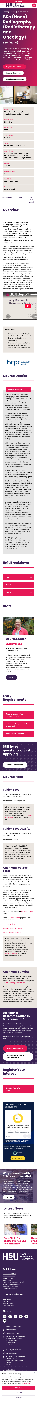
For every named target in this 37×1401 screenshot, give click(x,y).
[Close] (35, 1372)
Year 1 (8, 577)
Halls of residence (15, 1048)
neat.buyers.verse (12, 1333)
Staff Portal (7, 1280)
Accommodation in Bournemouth (15, 1056)
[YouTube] (4, 1321)
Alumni (5, 1301)
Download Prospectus (15, 79)
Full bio (11, 677)
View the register (11, 954)
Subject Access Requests (11, 1284)
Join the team (8, 1303)
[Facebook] (4, 1316)
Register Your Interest (14, 67)
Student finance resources (12, 932)
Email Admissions (15, 765)
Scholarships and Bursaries (12, 928)
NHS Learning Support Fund (15, 983)
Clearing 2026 (18, 1)
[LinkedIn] (15, 1316)
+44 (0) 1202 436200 (13, 1326)
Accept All (18, 1388)
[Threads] (26, 1316)
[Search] (34, 5)
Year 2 (8, 585)
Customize (18, 1392)
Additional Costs (27, 911)
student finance (14, 918)
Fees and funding (9, 924)
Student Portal (8, 1278)
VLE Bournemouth (9, 1276)
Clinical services (8, 1305)
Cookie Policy (26, 1383)
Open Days (7, 1299)
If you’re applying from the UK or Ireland (15, 715)
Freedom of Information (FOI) (13, 1282)
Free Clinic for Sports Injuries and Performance (15, 1241)
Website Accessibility (10, 1286)
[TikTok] (21, 1316)
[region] (18, 1386)
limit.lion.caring (11, 1353)
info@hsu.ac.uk (11, 1330)
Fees (20, 198)
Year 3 (8, 592)
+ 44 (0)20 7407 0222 (13, 1350)
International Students (15, 734)
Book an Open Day (13, 73)
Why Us (9, 1197)
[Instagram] (10, 1316)
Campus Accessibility (10, 1289)
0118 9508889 (10, 1370)
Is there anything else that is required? (16, 725)
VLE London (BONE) (9, 1274)
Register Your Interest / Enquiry (15, 1089)
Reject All (19, 1397)
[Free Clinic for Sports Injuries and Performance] (16, 1229)
